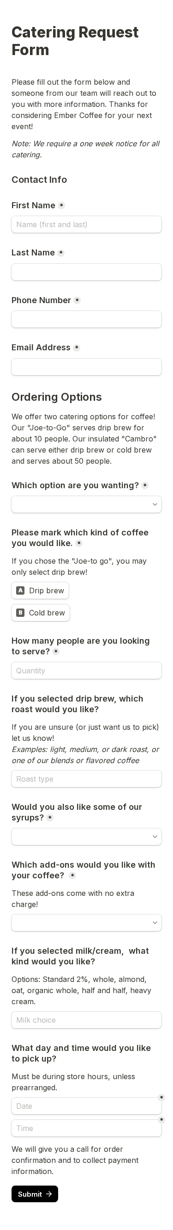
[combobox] (86, 319)
